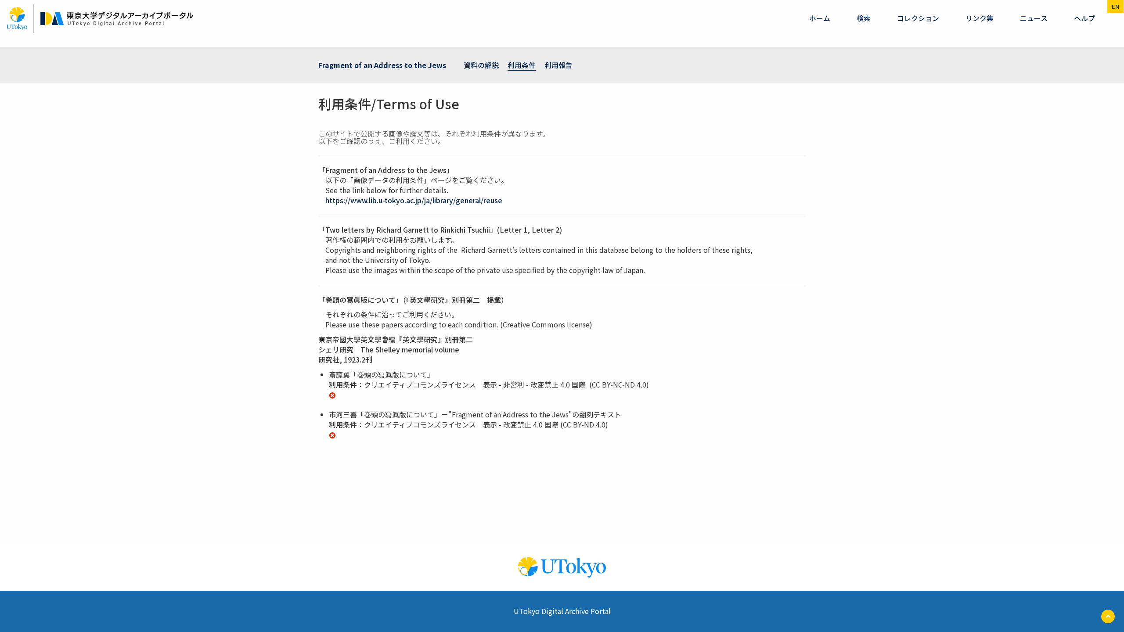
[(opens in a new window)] (332, 394)
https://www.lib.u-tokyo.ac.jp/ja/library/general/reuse (413, 200)
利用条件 (522, 65)
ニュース (1034, 18)
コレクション (918, 18)
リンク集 (979, 18)
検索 (864, 18)
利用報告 (558, 65)
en (1115, 6)
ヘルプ (1084, 18)
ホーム (819, 18)
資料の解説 (481, 65)
